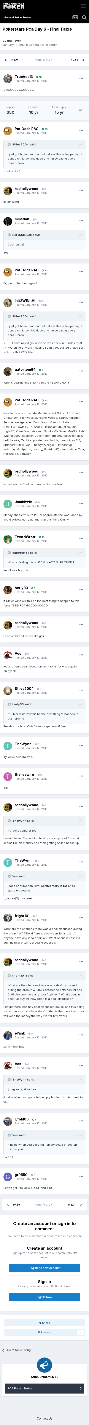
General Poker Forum (43, 44)
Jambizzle (23, 502)
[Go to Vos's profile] (7, 655)
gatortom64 (25, 369)
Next (74, 59)
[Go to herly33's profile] (7, 590)
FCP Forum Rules (20, 1388)
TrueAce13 (24, 76)
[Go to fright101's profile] (7, 918)
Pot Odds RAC (26, 129)
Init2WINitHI (25, 300)
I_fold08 (22, 1119)
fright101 (22, 916)
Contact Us (44, 1418)
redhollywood (26, 188)
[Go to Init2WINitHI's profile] (7, 302)
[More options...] (81, 78)
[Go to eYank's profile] (7, 1035)
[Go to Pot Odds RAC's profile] (7, 131)
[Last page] (83, 60)
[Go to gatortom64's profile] (7, 371)
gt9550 (21, 1175)
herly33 (21, 588)
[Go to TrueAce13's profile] (7, 78)
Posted (31, 80)
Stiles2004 (24, 688)
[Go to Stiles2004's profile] (7, 690)
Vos (18, 653)
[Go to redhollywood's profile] (7, 190)
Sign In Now (44, 1297)
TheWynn (23, 744)
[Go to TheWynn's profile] (7, 746)
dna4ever (14, 40)
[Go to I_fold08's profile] (7, 1121)
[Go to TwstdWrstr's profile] (7, 539)
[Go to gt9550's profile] (7, 1177)
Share (45, 1323)
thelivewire (24, 774)
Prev (14, 59)
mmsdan (22, 219)
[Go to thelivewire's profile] (7, 776)
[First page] (6, 60)
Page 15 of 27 (44, 59)
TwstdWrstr (25, 537)
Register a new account (44, 1268)
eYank (20, 1033)
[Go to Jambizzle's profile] (7, 504)
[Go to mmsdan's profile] (7, 221)
